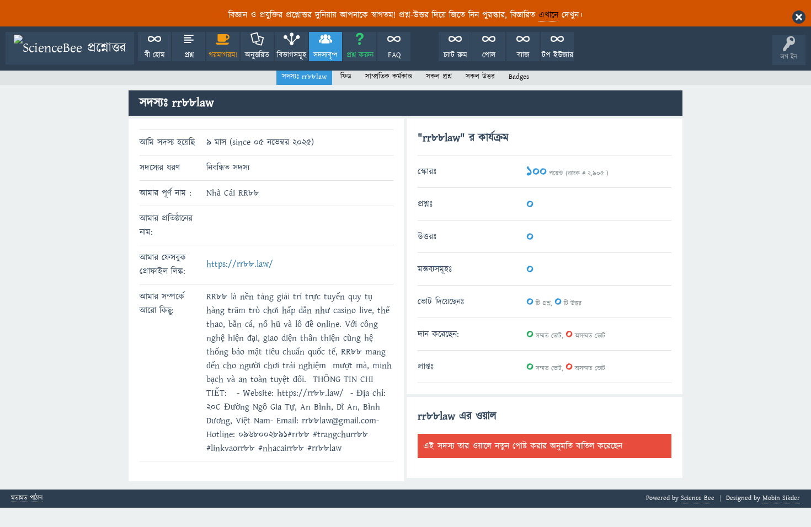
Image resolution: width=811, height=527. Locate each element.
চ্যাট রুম (455, 55)
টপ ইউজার (557, 55)
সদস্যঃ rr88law (304, 77)
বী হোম (155, 55)
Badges (519, 77)
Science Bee (697, 498)
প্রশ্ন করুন (360, 55)
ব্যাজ (523, 55)
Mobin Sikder (781, 498)
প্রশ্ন (189, 55)
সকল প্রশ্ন (439, 77)
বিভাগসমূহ (291, 55)
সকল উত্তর (480, 77)
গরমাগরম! (223, 55)
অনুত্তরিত (257, 55)
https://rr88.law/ (239, 264)
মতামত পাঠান (26, 498)
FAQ (394, 55)
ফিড (345, 77)
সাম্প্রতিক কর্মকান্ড (388, 77)
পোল (488, 55)
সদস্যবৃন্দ (325, 55)
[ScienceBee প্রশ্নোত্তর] (70, 48)
